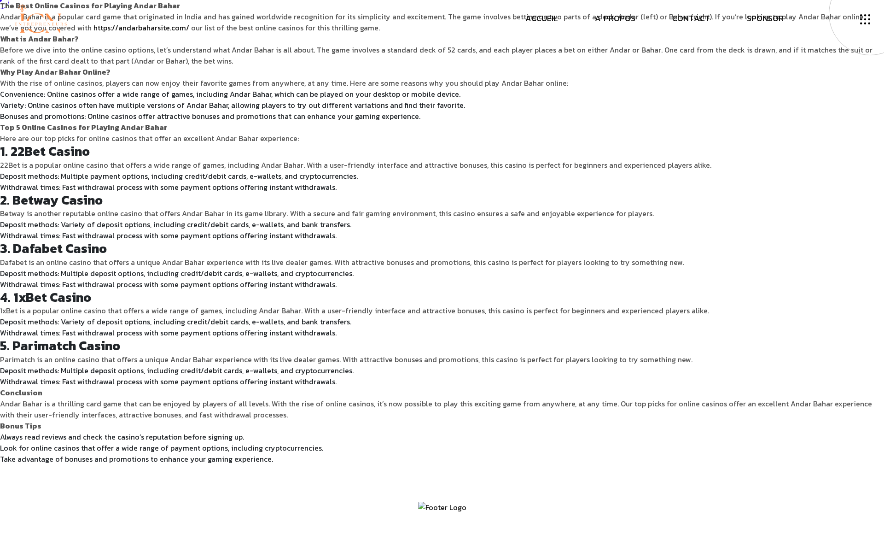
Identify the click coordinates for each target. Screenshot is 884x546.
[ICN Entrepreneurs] (40, 17)
